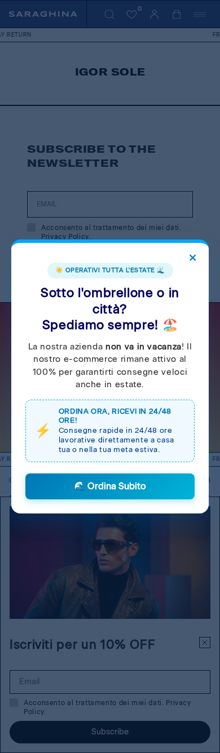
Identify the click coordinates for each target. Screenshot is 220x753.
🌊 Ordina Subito (110, 486)
